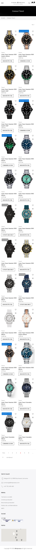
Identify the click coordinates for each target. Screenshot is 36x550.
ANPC (2, 508)
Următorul (9, 457)
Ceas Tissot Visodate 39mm (24, 403)
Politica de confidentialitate (9, 505)
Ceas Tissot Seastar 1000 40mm (26, 125)
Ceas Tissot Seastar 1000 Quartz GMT (9, 90)
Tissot (3, 52)
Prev (4, 453)
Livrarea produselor (6, 500)
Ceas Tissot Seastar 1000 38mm (9, 229)
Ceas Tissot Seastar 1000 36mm (26, 368)
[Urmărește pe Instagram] (3, 518)
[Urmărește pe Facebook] (2, 518)
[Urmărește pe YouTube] (4, 518)
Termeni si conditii (6, 497)
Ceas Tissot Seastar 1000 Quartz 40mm (9, 55)
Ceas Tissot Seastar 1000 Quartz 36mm (26, 333)
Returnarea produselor (7, 502)
